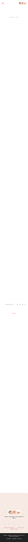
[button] (3, 3)
